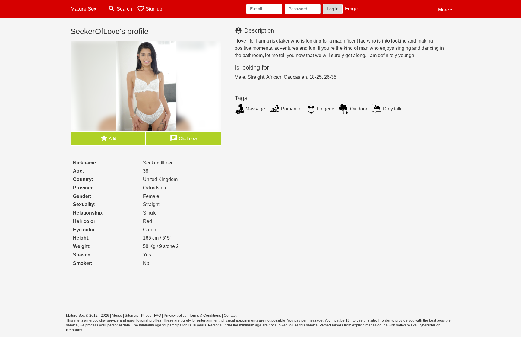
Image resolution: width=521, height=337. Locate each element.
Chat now (183, 138)
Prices (146, 315)
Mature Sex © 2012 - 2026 (87, 315)
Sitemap (131, 315)
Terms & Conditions (205, 315)
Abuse (117, 315)
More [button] (443, 9)
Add (108, 138)
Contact (230, 315)
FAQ (157, 315)
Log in (333, 8)
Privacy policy (175, 315)
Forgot (352, 8)
